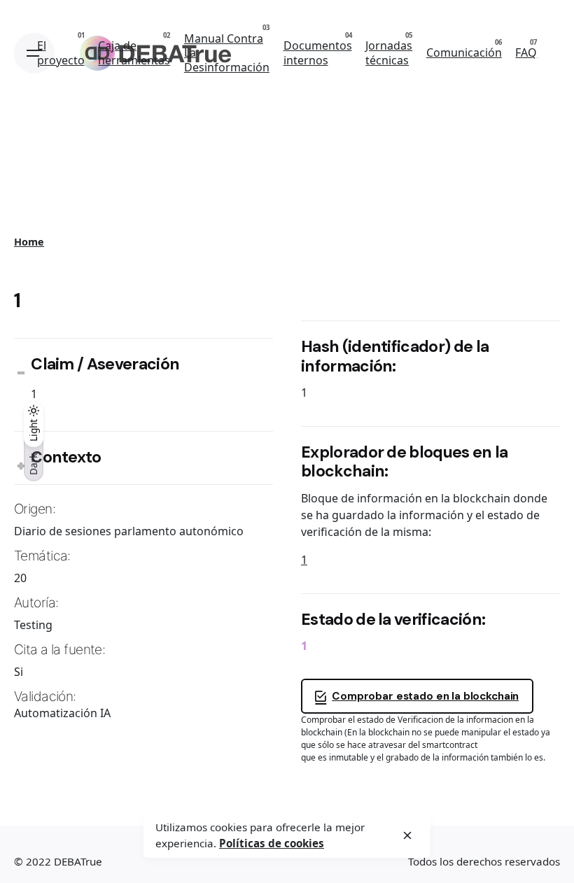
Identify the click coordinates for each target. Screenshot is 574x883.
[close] (407, 835)
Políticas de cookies (271, 843)
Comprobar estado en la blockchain (425, 696)
